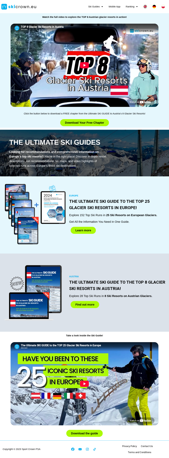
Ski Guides (94, 6)
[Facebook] (72, 449)
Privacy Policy (129, 446)
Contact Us (147, 446)
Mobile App (114, 6)
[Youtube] (80, 449)
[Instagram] (87, 449)
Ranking (130, 6)
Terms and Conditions (139, 452)
